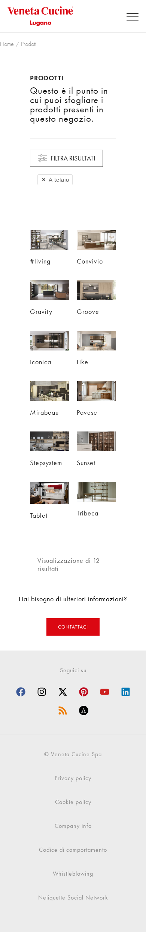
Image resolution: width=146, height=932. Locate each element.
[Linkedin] (125, 691)
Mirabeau (44, 412)
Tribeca (87, 513)
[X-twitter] (62, 691)
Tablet (39, 515)
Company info (73, 826)
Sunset (86, 462)
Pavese (87, 412)
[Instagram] (41, 691)
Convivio (90, 261)
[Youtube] (104, 691)
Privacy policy (73, 778)
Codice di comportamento (73, 850)
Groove (88, 311)
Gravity (41, 311)
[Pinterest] (83, 691)
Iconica (40, 362)
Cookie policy (73, 802)
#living (40, 261)
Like (82, 362)
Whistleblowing (73, 874)
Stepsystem (46, 462)
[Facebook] (20, 691)
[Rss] (62, 710)
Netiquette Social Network (73, 897)
